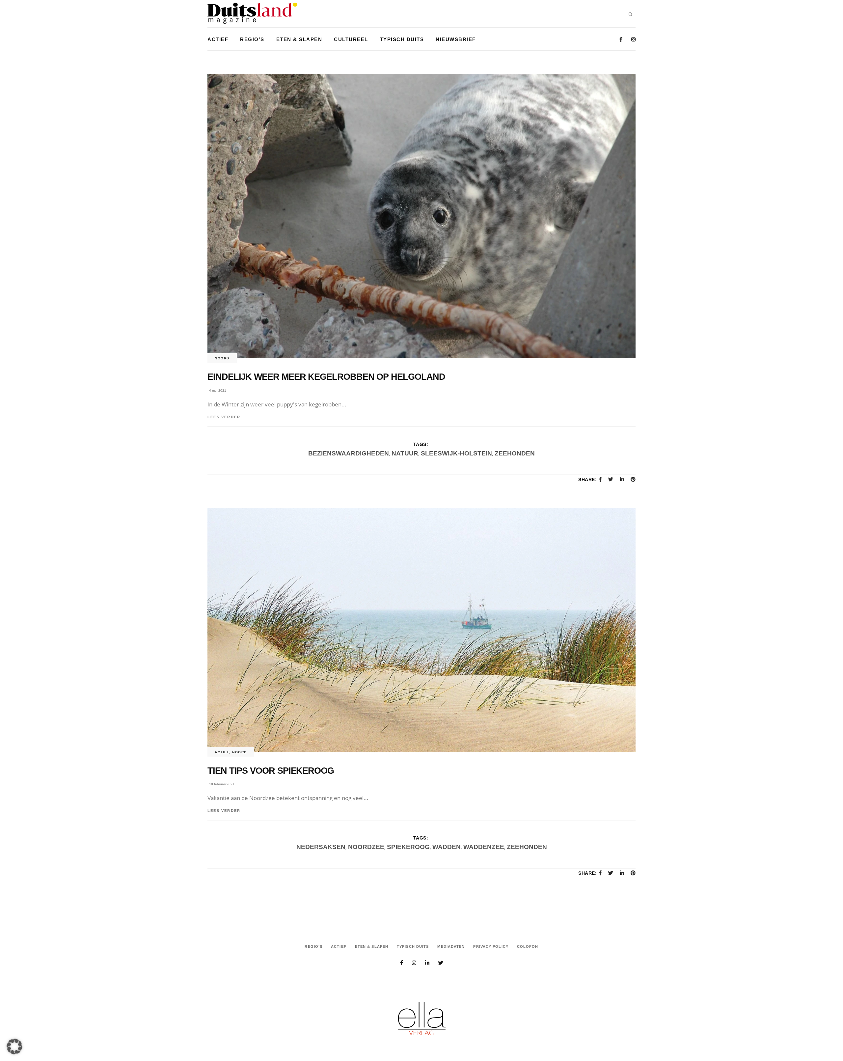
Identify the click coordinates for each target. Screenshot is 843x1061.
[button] (14, 1046)
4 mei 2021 (217, 390)
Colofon (527, 946)
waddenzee (483, 846)
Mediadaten (451, 946)
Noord (222, 358)
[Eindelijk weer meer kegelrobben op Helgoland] (421, 216)
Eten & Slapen (371, 946)
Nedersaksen (320, 846)
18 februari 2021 (221, 784)
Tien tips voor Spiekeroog (270, 771)
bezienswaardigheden (348, 453)
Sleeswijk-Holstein (456, 453)
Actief (222, 752)
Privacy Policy (490, 946)
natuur (405, 453)
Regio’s (313, 946)
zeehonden (515, 453)
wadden (446, 846)
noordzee (366, 846)
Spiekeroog (408, 846)
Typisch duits (413, 946)
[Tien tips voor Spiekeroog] (421, 630)
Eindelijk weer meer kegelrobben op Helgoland (326, 377)
